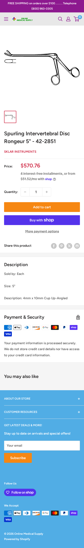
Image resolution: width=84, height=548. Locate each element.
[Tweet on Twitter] (69, 246)
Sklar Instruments (20, 152)
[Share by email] (77, 246)
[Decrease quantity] (25, 192)
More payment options (42, 231)
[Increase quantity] (46, 192)
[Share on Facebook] (54, 246)
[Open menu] (6, 19)
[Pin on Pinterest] (61, 246)
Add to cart (42, 207)
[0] (76, 19)
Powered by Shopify (17, 539)
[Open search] (60, 19)
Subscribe (18, 458)
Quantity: (11, 192)
